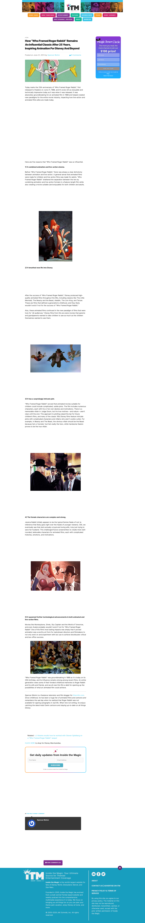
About (78, 19)
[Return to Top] (120, 868)
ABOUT (95, 881)
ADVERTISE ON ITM (112, 886)
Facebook (98, 874)
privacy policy (97, 901)
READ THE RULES (108, 75)
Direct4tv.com (78, 695)
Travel (98, 15)
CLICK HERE (30, 743)
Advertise (87, 19)
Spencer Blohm (54, 55)
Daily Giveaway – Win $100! (63, 19)
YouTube (94, 874)
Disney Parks (33, 15)
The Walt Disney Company (36, 813)
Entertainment (63, 15)
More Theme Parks (48, 15)
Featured (75, 15)
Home (27, 37)
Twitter (103, 874)
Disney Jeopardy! (110, 15)
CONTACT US (97, 886)
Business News (87, 15)
